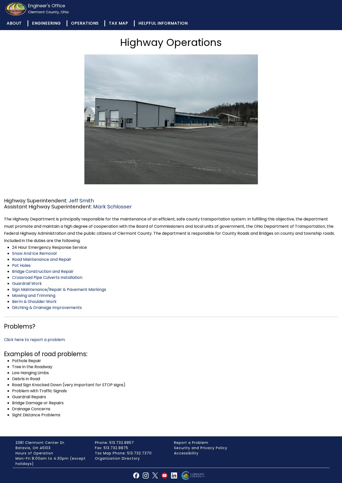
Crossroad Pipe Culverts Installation (47, 277)
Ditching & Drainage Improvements (47, 307)
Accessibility (186, 453)
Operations (85, 23)
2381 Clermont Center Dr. (40, 442)
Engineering (46, 23)
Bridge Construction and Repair (43, 271)
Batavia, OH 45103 (33, 447)
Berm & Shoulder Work (34, 301)
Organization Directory (117, 458)
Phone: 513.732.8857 (114, 442)
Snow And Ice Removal (34, 253)
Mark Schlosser (112, 206)
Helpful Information (163, 23)
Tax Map (118, 23)
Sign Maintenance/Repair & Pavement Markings (59, 289)
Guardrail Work (27, 283)
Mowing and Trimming (33, 295)
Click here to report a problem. (35, 340)
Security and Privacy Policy (200, 447)
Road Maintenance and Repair (41, 259)
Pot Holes (21, 265)
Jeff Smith (81, 200)
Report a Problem (191, 442)
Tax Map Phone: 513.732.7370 (123, 453)
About (14, 23)
